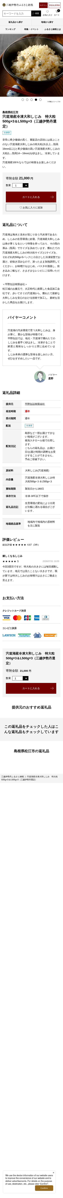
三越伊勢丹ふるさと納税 (12, 777)
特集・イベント (31, 29)
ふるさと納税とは (52, 29)
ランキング (10, 29)
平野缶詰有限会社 (35, 403)
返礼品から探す (15, 22)
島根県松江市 (10, 112)
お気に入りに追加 (32, 207)
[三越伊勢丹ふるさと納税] (17, 5)
